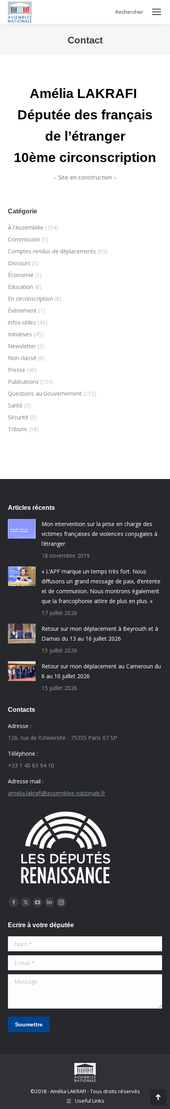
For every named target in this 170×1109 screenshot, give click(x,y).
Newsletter (22, 346)
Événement (22, 310)
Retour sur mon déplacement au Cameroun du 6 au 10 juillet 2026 (101, 671)
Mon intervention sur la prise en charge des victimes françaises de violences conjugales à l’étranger (99, 533)
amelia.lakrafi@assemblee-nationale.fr (56, 793)
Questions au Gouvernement (45, 393)
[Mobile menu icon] (156, 11)
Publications (23, 381)
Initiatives (20, 334)
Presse (16, 369)
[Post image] (22, 529)
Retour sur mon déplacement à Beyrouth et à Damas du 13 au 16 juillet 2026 (100, 633)
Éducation (20, 286)
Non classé (22, 358)
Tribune (17, 429)
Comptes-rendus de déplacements (52, 251)
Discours (19, 263)
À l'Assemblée (25, 227)
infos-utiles (22, 322)
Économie (21, 275)
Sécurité (18, 417)
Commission (24, 239)
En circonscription (30, 298)
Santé (15, 405)
